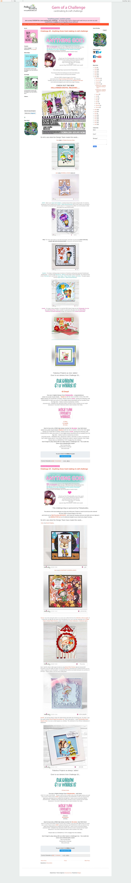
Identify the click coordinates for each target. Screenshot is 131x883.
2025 (95, 69)
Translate (34, 49)
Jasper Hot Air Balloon (56, 202)
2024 (95, 71)
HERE (73, 398)
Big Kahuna (67, 668)
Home (24, 24)
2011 (95, 122)
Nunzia (42, 617)
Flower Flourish (67, 276)
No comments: (58, 461)
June (97, 98)
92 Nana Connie (65, 790)
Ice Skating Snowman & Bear (68, 140)
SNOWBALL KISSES (66, 173)
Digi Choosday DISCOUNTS (66, 79)
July (97, 96)
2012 (95, 120)
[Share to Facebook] (67, 461)
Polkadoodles (69, 395)
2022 (95, 74)
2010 (95, 124)
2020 (95, 109)
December (98, 78)
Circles (79, 276)
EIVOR (42, 717)
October (97, 82)
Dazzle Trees (53, 309)
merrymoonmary (68, 872)
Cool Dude (46, 276)
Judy (57, 140)
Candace (44, 273)
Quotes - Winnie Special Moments (65, 204)
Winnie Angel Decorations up (56, 719)
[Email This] (63, 461)
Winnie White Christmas (70, 667)
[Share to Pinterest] (69, 461)
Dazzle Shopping (50, 523)
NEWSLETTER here (78, 80)
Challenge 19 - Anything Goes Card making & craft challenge (64, 469)
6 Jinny (65, 421)
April (97, 101)
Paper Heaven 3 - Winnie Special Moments (67, 277)
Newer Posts (43, 860)
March (97, 103)
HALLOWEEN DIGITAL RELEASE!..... (65, 88)
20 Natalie (65, 423)
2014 (95, 117)
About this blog (58, 24)
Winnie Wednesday (56, 311)
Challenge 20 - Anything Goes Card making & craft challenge (64, 31)
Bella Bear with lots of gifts (82, 617)
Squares (73, 276)
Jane (57, 173)
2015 (95, 115)
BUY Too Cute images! (33, 24)
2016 (95, 113)
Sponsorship (66, 24)
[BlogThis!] (65, 461)
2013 (95, 118)
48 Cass (65, 425)
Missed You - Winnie (60, 274)
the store (74, 428)
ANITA (43, 202)
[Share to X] (66, 461)
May (97, 99)
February (98, 105)
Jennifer (43, 308)
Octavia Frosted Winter (80, 311)
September (98, 83)
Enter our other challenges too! (46, 24)
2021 (95, 76)
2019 (95, 111)
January (97, 107)
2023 (95, 73)
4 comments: (58, 855)
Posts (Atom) (49, 862)
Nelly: (44, 239)
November (98, 80)
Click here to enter (65, 456)
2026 (95, 67)
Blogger (79, 872)
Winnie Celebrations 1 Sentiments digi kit (78, 620)
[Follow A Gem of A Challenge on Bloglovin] (30, 113)
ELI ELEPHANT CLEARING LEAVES (67, 570)
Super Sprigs (60, 276)
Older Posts (87, 860)
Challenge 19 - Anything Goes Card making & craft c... (100, 91)
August (97, 94)
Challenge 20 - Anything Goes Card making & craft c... (100, 86)
